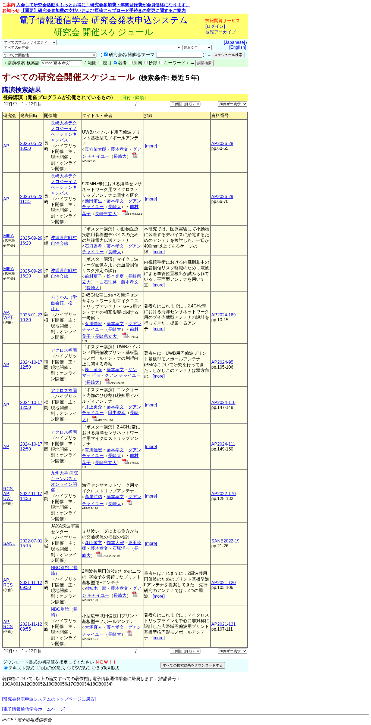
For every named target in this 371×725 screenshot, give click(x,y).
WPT (8, 317)
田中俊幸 (116, 412)
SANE (9, 543)
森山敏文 (93, 542)
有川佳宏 (93, 323)
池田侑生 (93, 201)
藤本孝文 (119, 149)
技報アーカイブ (220, 32)
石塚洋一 (121, 548)
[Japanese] (234, 42)
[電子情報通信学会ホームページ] (33, 709)
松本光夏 (115, 276)
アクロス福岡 (64, 350)
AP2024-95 (222, 362)
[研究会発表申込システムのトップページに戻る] (49, 699)
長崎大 (120, 156)
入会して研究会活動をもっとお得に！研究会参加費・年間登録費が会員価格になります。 (103, 4)
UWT (8, 498)
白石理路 (108, 282)
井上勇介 (93, 407)
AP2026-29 (222, 196)
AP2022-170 (223, 493)
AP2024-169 (223, 315)
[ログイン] (215, 26)
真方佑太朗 (95, 149)
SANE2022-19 (225, 541)
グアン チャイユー (123, 375)
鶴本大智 (115, 542)
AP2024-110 (223, 402)
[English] (237, 47)
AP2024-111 (223, 444)
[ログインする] (134, 156)
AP (6, 146)
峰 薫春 (93, 369)
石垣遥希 (93, 246)
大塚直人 (93, 627)
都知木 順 (95, 588)
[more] (151, 146)
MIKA (8, 235)
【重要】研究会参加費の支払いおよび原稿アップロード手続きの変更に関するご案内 (103, 10)
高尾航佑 (93, 496)
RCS (8, 488)
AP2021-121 (223, 624)
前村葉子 (93, 276)
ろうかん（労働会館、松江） (64, 303)
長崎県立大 (106, 213)
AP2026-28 (222, 143)
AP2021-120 (223, 582)
